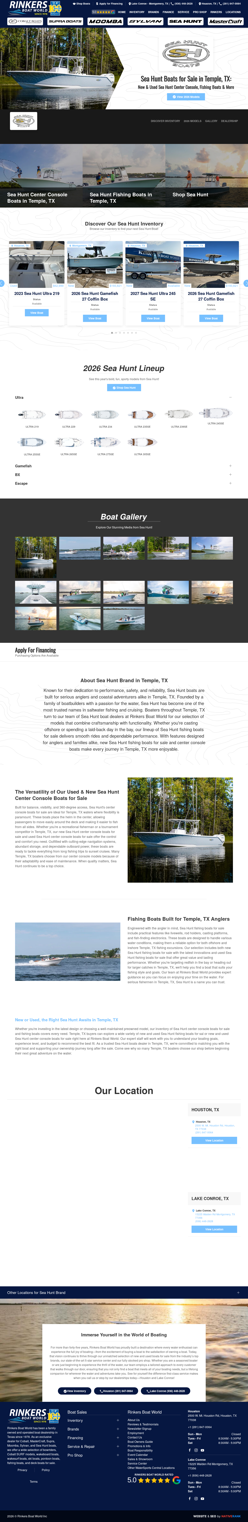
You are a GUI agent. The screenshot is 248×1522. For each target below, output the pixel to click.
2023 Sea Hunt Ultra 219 (36, 293)
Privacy (22, 1470)
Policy (46, 1470)
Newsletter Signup (139, 1428)
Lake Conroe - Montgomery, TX (150, 3)
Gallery (211, 121)
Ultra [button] (19, 397)
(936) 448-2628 (183, 3)
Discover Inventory (165, 121)
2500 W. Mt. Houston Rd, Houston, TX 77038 (215, 1127)
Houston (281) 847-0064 (118, 1391)
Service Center (137, 1463)
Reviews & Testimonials (99, 12)
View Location (214, 1140)
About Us (134, 1420)
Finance (168, 12)
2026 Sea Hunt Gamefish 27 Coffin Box (95, 296)
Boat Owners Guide (140, 1442)
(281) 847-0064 (231, 3)
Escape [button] (21, 483)
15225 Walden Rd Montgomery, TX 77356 (215, 1216)
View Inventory (76, 1391)
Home (122, 12)
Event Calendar (138, 1455)
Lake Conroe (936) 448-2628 (167, 1391)
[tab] (112, 333)
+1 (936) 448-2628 (200, 1475)
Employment (136, 1433)
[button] (35, 557)
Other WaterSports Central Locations (151, 1468)
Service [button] (183, 12)
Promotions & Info (139, 1446)
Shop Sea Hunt (126, 388)
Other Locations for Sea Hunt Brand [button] (36, 1292)
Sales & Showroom (140, 1459)
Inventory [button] (137, 12)
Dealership (229, 121)
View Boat (36, 313)
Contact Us (135, 1437)
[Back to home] (34, 8)
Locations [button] (233, 12)
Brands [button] (153, 12)
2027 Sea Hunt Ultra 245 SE (153, 296)
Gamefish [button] (23, 465)
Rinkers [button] (216, 12)
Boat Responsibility (140, 1450)
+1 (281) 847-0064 (200, 1427)
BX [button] (17, 474)
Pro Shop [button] (200, 12)
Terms (34, 1481)
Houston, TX (209, 3)
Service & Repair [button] (81, 1446)
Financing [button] (75, 1437)
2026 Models (193, 121)
